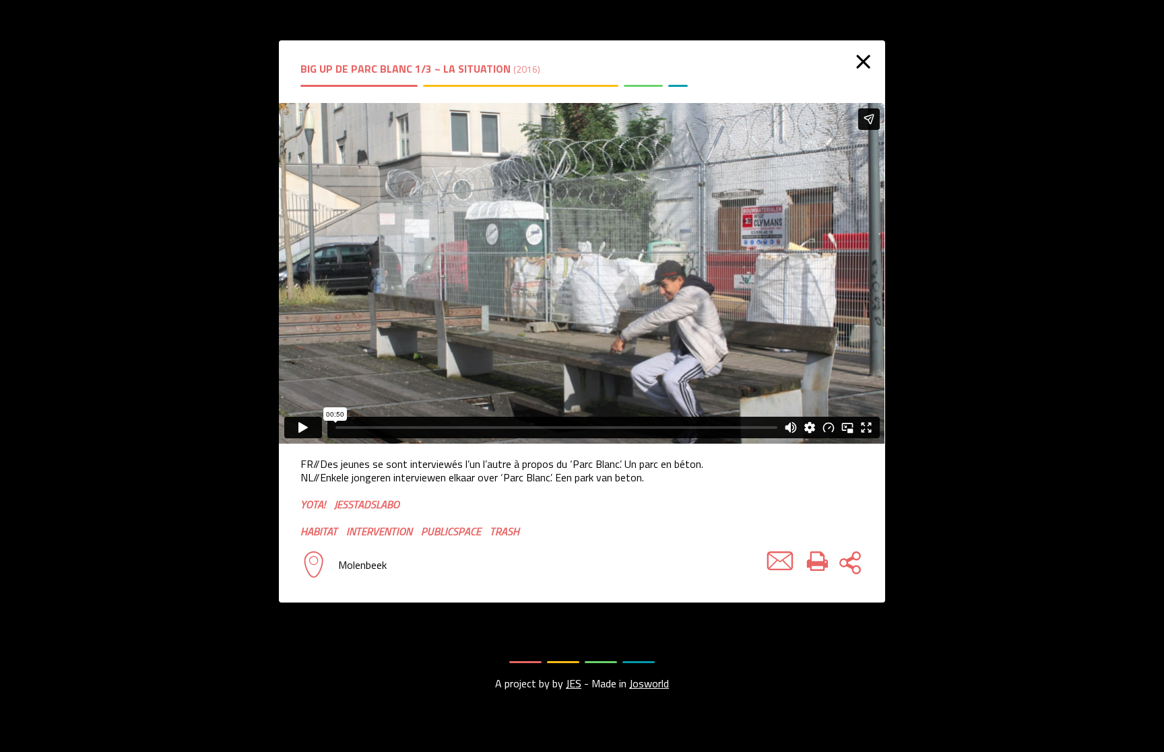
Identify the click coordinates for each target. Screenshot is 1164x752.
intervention (379, 531)
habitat (318, 531)
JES (573, 683)
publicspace (451, 531)
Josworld (649, 683)
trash (504, 531)
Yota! (312, 504)
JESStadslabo (366, 504)
